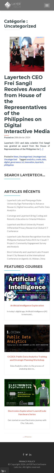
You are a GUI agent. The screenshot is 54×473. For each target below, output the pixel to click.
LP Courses (27, 437)
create (38, 159)
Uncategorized (39, 156)
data (44, 159)
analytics (31, 159)
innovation (29, 162)
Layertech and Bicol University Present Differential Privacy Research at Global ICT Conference (27, 227)
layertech (39, 162)
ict (23, 162)
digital (7, 162)
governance (16, 162)
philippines (9, 165)
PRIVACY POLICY (27, 461)
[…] (41, 149)
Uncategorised (25, 156)
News (15, 156)
